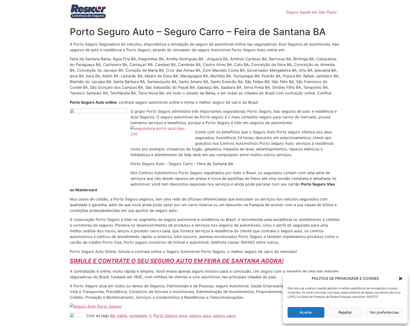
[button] (400, 278)
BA (112, 315)
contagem (138, 315)
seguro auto (200, 315)
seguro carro (224, 315)
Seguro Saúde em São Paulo (311, 12)
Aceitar (306, 312)
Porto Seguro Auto (170, 315)
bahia (122, 315)
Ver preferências (384, 312)
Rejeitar (345, 312)
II (150, 315)
